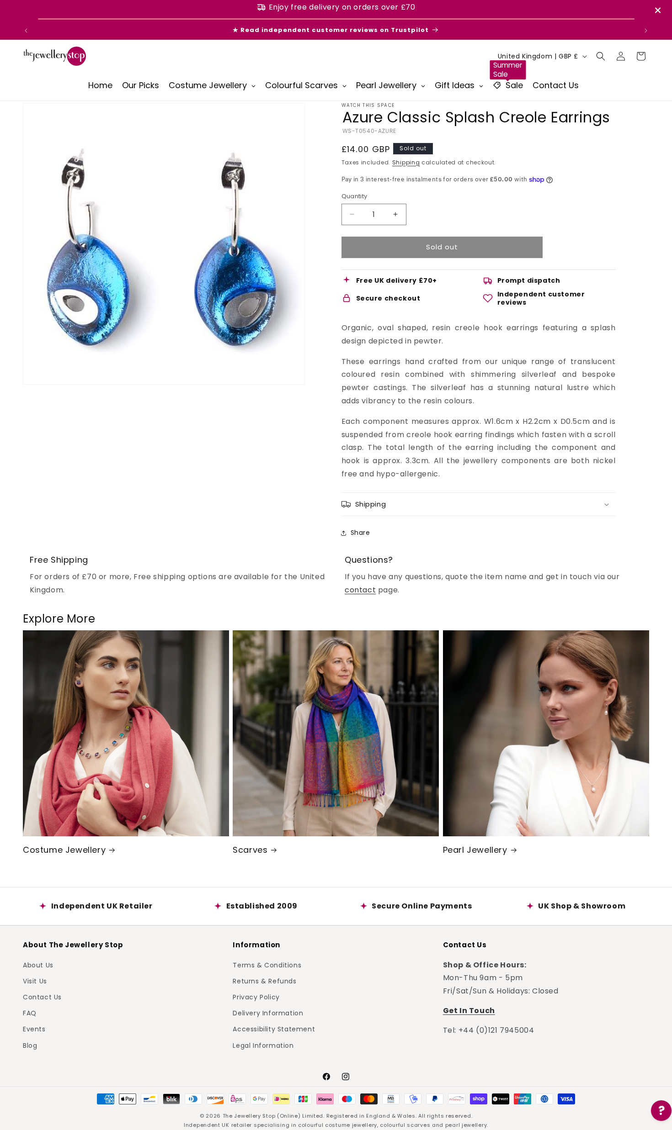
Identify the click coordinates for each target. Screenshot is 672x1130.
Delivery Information (268, 1013)
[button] (601, 56)
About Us (38, 964)
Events (34, 1029)
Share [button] (360, 532)
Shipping (406, 162)
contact (360, 590)
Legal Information (263, 1045)
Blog (30, 1045)
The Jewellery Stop (249, 1115)
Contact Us (42, 996)
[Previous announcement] (26, 30)
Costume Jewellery (64, 850)
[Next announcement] (646, 30)
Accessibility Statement (274, 1029)
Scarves (250, 850)
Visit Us (35, 980)
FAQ (30, 1013)
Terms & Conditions (267, 964)
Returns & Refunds (264, 980)
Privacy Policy (256, 996)
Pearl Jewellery (475, 850)
